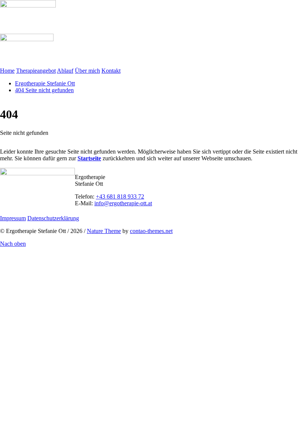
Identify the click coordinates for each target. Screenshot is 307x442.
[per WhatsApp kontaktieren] (2, 264)
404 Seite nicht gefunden (44, 90)
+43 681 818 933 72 (120, 196)
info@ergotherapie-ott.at (123, 203)
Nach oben (13, 243)
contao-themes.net (151, 231)
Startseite (89, 158)
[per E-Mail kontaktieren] (2, 257)
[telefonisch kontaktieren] (2, 250)
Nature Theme (104, 231)
